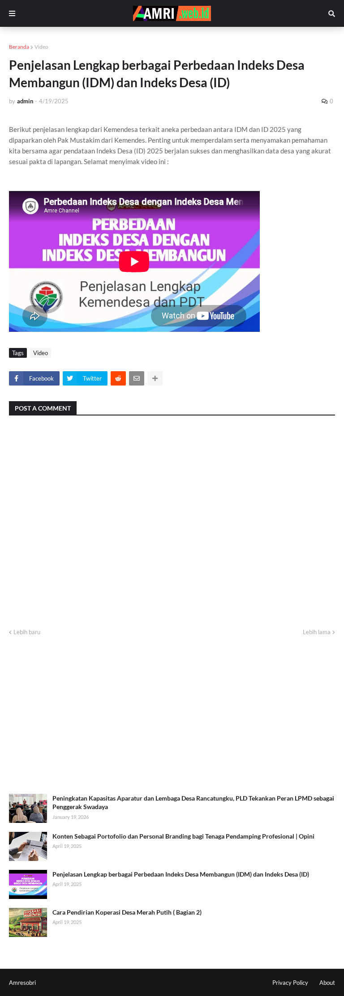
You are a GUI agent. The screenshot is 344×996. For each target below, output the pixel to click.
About (327, 982)
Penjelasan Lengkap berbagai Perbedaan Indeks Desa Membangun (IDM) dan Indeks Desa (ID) (180, 874)
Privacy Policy (290, 982)
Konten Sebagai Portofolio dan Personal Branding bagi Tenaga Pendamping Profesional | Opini (183, 836)
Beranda (19, 46)
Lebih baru (26, 632)
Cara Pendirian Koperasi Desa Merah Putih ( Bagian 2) (127, 912)
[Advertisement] (172, 715)
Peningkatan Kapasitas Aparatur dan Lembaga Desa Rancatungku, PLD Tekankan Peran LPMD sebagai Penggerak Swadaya (193, 802)
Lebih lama (317, 632)
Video (41, 46)
